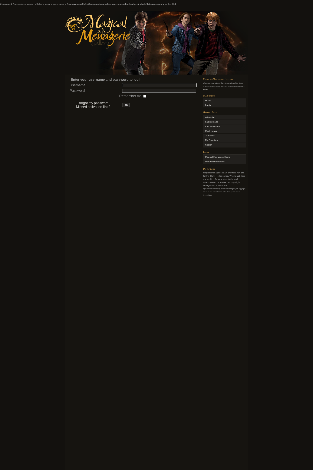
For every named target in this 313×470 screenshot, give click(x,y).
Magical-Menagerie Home (217, 157)
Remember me (130, 96)
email (205, 89)
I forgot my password (93, 103)
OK (126, 105)
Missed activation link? (93, 107)
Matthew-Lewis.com (214, 161)
